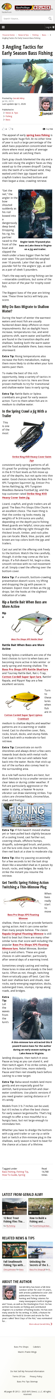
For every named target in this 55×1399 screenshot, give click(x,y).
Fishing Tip (22, 1171)
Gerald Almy (19, 98)
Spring (21, 1174)
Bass (44, 35)
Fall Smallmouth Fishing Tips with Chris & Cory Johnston (13, 1267)
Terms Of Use (18, 1376)
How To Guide (9, 1174)
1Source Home (8, 35)
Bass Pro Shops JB (37, 1269)
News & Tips (23, 35)
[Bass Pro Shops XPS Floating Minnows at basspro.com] (22, 910)
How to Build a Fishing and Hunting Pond (38, 1221)
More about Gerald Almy (39, 1324)
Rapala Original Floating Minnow (22, 933)
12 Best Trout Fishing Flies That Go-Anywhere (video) (13, 1223)
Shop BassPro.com (7, 12)
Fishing (35, 35)
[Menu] (3, 27)
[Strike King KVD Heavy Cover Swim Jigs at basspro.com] (30, 452)
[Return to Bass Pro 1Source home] (34, 10)
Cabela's (37, 1346)
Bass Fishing (8, 1171)
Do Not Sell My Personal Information (27, 1371)
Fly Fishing (10, 1226)
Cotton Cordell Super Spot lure (21, 676)
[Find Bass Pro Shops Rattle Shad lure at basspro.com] (32, 623)
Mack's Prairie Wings (27, 1352)
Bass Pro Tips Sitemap (27, 1381)
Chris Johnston (10, 1269)
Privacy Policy (36, 1376)
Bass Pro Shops (21, 1346)
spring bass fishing (38, 135)
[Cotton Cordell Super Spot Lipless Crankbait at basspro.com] (22, 710)
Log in (48, 27)
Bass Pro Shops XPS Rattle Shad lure (25, 669)
